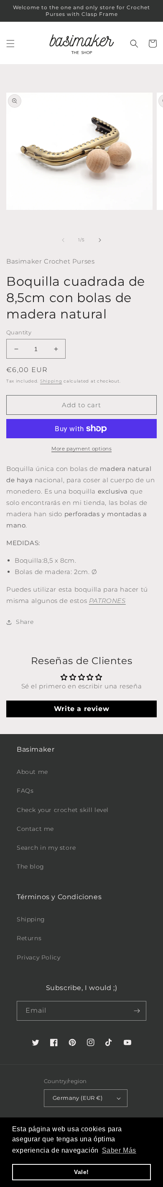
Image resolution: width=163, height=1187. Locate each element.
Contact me (35, 829)
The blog (30, 866)
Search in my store (46, 847)
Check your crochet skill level (63, 810)
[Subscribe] (136, 1011)
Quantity (18, 332)
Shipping (51, 381)
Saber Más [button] (119, 1150)
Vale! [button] (81, 1172)
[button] (10, 43)
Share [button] (25, 622)
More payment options (81, 448)
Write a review (81, 709)
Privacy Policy (38, 957)
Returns (29, 938)
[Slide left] (63, 240)
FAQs (25, 790)
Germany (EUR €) (77, 1097)
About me (32, 772)
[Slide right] (100, 240)
